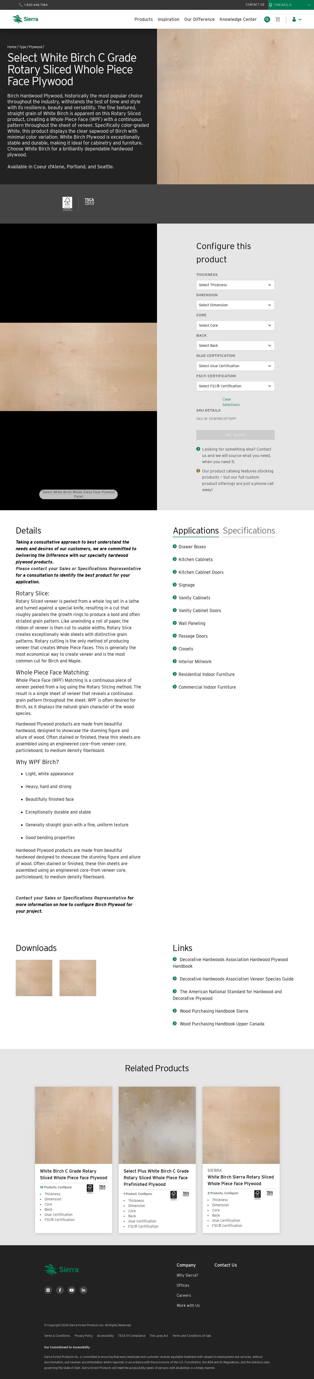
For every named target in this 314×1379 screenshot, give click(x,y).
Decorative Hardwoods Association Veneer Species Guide (236, 978)
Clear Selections (231, 402)
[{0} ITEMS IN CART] (278, 19)
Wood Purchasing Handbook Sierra (213, 1011)
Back (201, 335)
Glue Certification (215, 355)
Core (201, 315)
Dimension (207, 295)
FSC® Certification (216, 376)
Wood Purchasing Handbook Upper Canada (221, 1023)
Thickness (207, 274)
